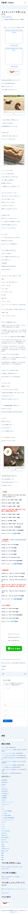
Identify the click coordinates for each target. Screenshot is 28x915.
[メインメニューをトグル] (25, 2)
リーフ (3, 824)
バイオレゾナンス (5, 804)
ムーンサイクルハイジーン (7, 820)
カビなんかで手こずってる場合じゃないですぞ (12, 761)
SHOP (2, 669)
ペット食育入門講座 (6, 815)
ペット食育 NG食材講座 (16, 563)
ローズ (3, 828)
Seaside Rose (4, 782)
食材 (2, 859)
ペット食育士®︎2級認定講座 (7, 817)
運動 (2, 853)
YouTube (3, 784)
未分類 (3, 846)
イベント (3, 786)
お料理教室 (4, 797)
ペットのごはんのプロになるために (9, 755)
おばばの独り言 (5, 793)
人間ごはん (4, 833)
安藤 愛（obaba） (8, 3)
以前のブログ (4, 835)
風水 (2, 857)
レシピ (3, 826)
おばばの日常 (4, 791)
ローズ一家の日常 (5, 831)
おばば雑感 (4, 795)
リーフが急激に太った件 (7, 767)
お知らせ (3, 800)
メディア (3, 822)
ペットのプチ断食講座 (6, 811)
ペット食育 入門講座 (15, 533)
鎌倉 (2, 855)
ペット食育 (4, 813)
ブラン (3, 808)
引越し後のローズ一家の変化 (8, 773)
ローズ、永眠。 (5, 747)
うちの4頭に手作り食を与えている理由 (10, 757)
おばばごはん (4, 789)
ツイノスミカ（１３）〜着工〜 (8, 753)
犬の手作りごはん (5, 848)
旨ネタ (3, 844)
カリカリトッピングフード (7, 802)
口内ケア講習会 (14, 621)
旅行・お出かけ (5, 842)
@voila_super (9, 405)
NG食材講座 (4, 780)
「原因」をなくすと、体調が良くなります (11, 769)
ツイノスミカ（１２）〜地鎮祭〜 (9, 765)
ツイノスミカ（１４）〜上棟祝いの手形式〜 (11, 749)
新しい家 (3, 839)
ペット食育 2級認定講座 (16, 599)
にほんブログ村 (14, 45)
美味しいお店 (4, 850)
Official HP (3, 666)
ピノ (2, 806)
